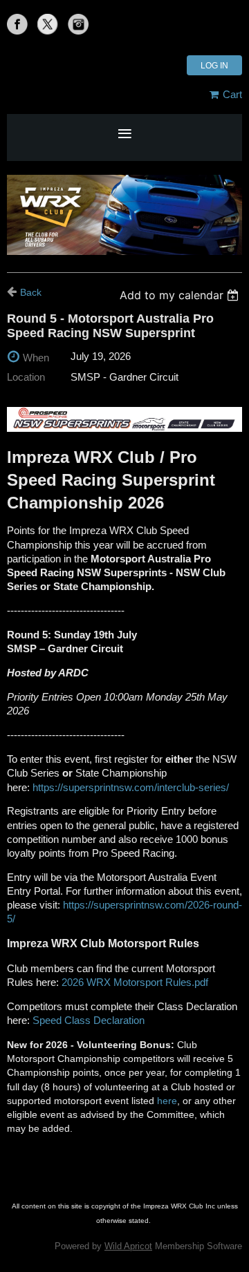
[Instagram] (78, 24)
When (36, 357)
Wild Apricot (128, 1246)
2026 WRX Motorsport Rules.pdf (135, 982)
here (167, 1100)
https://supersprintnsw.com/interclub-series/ (131, 787)
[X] (47, 24)
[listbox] (181, 295)
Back (31, 292)
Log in (214, 65)
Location (26, 377)
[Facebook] (17, 24)
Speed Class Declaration (89, 1020)
